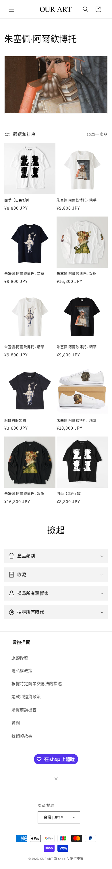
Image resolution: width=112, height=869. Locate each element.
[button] (11, 9)
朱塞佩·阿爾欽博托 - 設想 (76, 274)
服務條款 (19, 657)
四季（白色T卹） (18, 200)
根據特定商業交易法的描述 (36, 683)
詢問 (15, 722)
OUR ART (46, 859)
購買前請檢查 (24, 709)
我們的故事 (21, 735)
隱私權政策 (21, 670)
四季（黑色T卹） (70, 494)
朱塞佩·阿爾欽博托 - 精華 (76, 200)
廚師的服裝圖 (15, 420)
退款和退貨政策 (26, 696)
